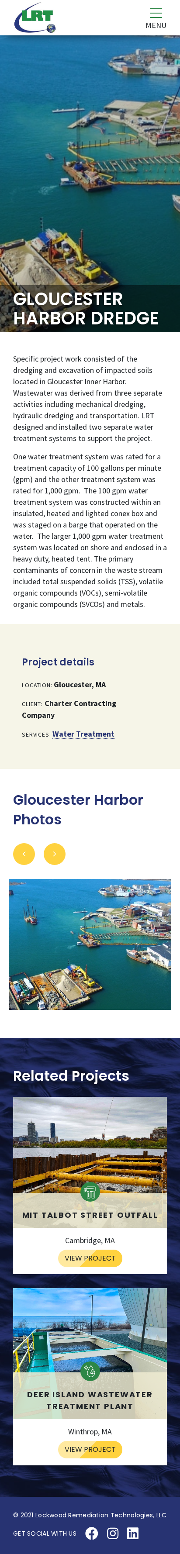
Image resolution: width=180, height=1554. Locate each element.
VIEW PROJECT (90, 1258)
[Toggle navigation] (151, 18)
